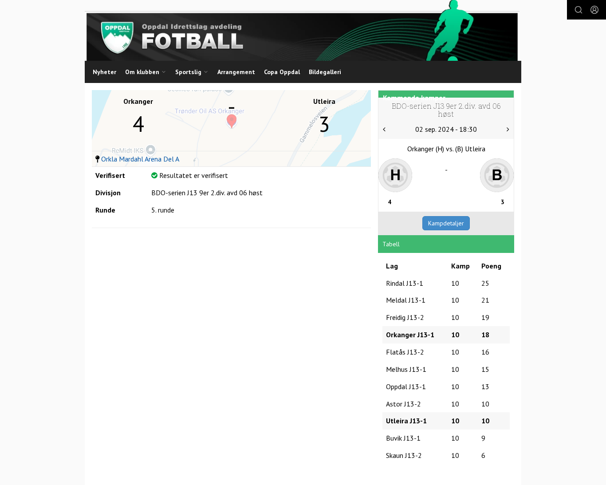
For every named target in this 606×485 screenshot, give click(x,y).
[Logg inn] (594, 10)
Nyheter (104, 72)
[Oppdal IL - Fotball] (302, 30)
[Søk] (578, 10)
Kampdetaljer (446, 223)
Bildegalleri (325, 72)
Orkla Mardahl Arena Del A (140, 158)
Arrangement (236, 72)
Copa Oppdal (282, 72)
